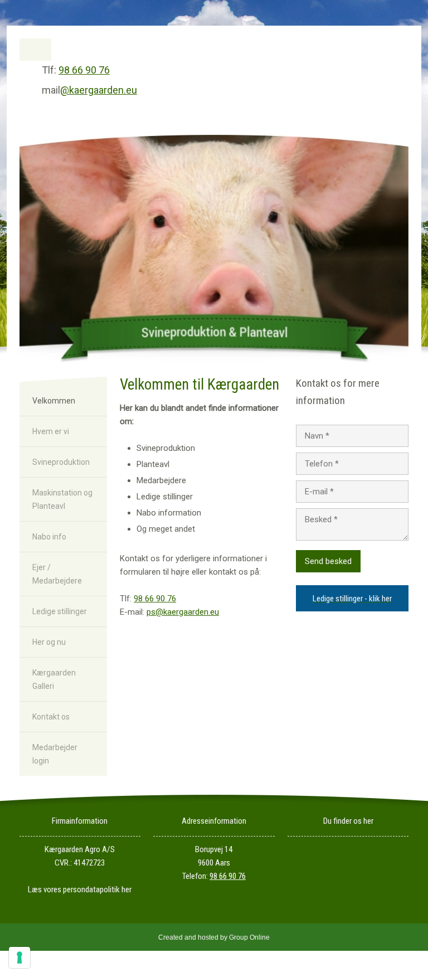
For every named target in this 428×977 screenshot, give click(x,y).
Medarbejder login (54, 754)
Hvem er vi (50, 431)
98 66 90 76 (84, 70)
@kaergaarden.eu (98, 90)
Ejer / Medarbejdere (57, 574)
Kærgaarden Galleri (54, 679)
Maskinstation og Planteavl (62, 499)
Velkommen (53, 400)
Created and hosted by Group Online (214, 937)
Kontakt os (51, 716)
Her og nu (49, 642)
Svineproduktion (61, 462)
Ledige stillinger (59, 611)
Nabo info (49, 536)
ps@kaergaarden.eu (183, 612)
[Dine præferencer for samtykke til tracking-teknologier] (19, 957)
